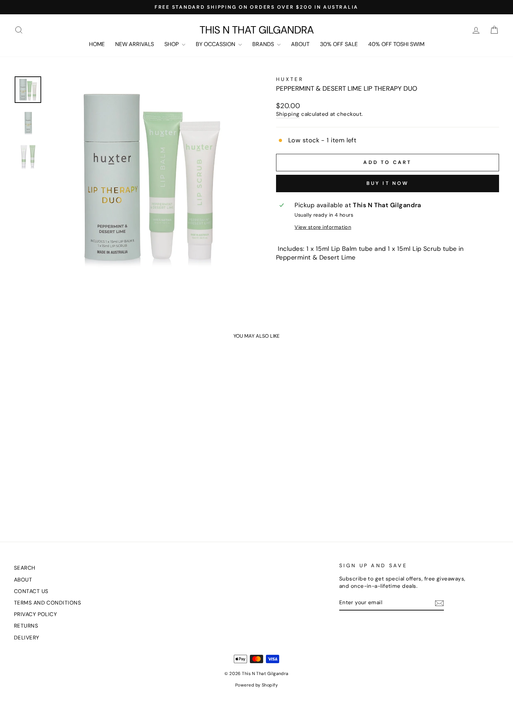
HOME (97, 44)
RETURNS (26, 625)
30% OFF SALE (339, 44)
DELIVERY (26, 637)
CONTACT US (31, 591)
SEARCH (24, 567)
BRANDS (263, 44)
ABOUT (300, 44)
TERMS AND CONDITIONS (47, 602)
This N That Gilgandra (257, 30)
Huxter (290, 79)
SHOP (172, 44)
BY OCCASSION (216, 44)
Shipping (288, 114)
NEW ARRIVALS (134, 44)
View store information (323, 227)
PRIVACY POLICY (35, 614)
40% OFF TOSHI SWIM (396, 44)
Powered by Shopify (256, 685)
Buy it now (387, 183)
